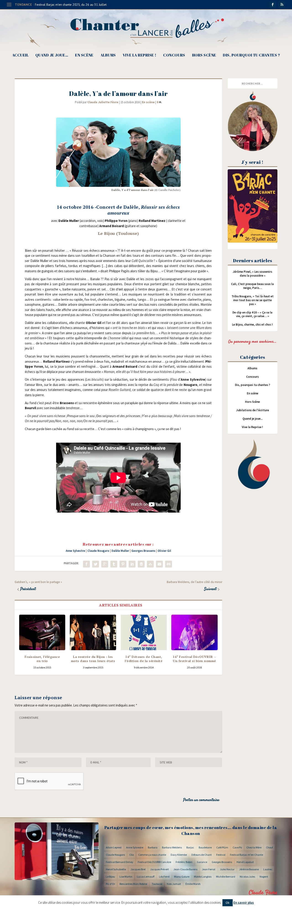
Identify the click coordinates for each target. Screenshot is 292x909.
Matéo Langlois (202, 876)
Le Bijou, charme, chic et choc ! (252, 324)
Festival (220, 854)
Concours (174, 55)
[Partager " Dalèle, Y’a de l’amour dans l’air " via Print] (168, 564)
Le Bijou (110, 876)
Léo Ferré (164, 876)
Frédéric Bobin (184, 862)
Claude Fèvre (263, 893)
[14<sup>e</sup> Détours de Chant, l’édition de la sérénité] (144, 632)
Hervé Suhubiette (116, 869)
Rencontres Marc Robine (133, 884)
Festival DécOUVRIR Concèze (154, 862)
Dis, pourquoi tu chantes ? (251, 55)
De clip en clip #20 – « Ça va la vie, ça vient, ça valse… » (252, 314)
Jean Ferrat (208, 869)
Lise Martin (126, 876)
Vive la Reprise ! (139, 55)
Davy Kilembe (179, 854)
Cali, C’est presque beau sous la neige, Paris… (252, 286)
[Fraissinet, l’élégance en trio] (42, 632)
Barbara (152, 847)
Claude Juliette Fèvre (102, 102)
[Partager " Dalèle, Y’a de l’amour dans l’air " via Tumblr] (113, 564)
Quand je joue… (51, 55)
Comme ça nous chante (152, 854)
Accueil (20, 55)
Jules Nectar (227, 869)
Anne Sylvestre (75, 551)
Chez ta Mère (253, 847)
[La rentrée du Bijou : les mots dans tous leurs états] (93, 632)
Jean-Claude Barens (185, 869)
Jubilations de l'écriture (252, 410)
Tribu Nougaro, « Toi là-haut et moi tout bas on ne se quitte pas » (253, 300)
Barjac (190, 847)
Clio (131, 854)
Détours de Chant (201, 854)
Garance (202, 862)
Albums (108, 55)
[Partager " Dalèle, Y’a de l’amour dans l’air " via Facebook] (86, 564)
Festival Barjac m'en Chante (246, 854)
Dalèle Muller (120, 551)
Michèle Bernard (225, 876)
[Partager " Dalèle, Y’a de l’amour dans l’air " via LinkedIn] (132, 564)
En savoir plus (243, 902)
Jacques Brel (138, 869)
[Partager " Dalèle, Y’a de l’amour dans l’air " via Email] (159, 564)
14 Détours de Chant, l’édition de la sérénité (143, 659)
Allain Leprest (114, 847)
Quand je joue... (252, 419)
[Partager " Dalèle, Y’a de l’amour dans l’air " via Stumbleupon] (150, 564)
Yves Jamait (174, 884)
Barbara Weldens (172, 847)
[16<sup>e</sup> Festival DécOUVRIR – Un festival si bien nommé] (194, 632)
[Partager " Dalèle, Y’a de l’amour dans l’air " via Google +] (104, 564)
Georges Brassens (143, 551)
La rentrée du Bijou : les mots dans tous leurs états (93, 659)
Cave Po (237, 847)
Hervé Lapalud (245, 862)
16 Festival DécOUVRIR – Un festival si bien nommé (194, 659)
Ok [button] (227, 903)
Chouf (269, 847)
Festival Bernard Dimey (119, 862)
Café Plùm (222, 847)
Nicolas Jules (247, 876)
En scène (84, 55)
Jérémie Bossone (249, 869)
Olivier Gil (164, 551)
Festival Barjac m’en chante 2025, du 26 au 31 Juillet (71, 5)
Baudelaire (205, 847)
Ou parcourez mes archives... (252, 342)
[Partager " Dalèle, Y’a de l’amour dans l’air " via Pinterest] (123, 564)
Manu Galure (181, 876)
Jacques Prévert (159, 869)
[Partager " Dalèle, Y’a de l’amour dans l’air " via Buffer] (141, 564)
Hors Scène (204, 55)
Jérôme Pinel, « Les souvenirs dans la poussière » (252, 273)
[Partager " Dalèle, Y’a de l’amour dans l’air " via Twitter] (95, 564)
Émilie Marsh (193, 884)
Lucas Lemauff (145, 876)
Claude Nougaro (98, 551)
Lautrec (267, 869)
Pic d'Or (110, 884)
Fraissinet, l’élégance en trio (42, 659)
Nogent (264, 876)
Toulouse (157, 884)
